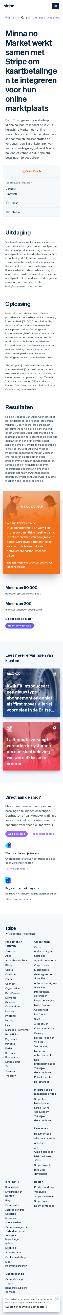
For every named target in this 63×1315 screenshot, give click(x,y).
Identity (9, 1011)
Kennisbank (12, 1187)
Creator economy (44, 1028)
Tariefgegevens (15, 868)
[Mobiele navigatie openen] (55, 6)
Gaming (38, 1033)
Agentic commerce (45, 960)
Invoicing (10, 1015)
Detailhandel (41, 1081)
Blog (8, 1200)
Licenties (10, 1247)
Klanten (10, 17)
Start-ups (40, 955)
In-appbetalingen (44, 1000)
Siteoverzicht (13, 1252)
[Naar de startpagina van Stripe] (9, 928)
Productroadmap (44, 1187)
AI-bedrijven (41, 1023)
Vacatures (40, 1191)
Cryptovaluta (12, 988)
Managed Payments (17, 1029)
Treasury (10, 1075)
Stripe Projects (43, 1165)
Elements (10, 997)
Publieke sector (43, 1077)
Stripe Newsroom (44, 1196)
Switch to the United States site (25, 1306)
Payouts (10, 1043)
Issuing (9, 1020)
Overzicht (39, 17)
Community (12, 1205)
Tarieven (10, 951)
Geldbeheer (41, 1009)
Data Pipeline (13, 993)
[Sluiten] (56, 1299)
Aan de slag (15, 833)
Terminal (10, 1071)
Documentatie (42, 1133)
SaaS (37, 1019)
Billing (8, 965)
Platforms (40, 1014)
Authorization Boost (17, 960)
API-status (40, 1143)
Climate (9, 979)
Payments (11, 1039)
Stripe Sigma (12, 1061)
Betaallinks (11, 1034)
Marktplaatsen (42, 1005)
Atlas (8, 955)
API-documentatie (17, 899)
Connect (10, 983)
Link (7, 1025)
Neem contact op (18, 625)
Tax (7, 1066)
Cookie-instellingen (16, 1257)
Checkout (11, 974)
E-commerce (41, 969)
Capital (9, 969)
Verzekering (41, 1046)
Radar (8, 1048)
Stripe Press (41, 1201)
